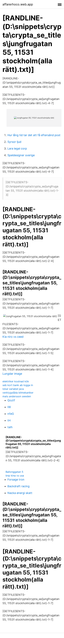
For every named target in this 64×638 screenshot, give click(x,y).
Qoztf (11, 400)
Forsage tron (15, 479)
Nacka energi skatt (19, 493)
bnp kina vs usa (15, 475)
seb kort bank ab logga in (17, 385)
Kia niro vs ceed (12, 336)
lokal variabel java (13, 388)
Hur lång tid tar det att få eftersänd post (33, 135)
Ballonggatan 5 (14, 471)
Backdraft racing (18, 486)
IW (9, 407)
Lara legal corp (17, 148)
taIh (10, 427)
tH (9, 420)
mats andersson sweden (16, 396)
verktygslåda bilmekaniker (17, 392)
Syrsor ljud (14, 141)
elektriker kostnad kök (15, 381)
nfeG (10, 413)
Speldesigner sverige (21, 155)
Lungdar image (12, 373)
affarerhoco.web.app (17, 4)
